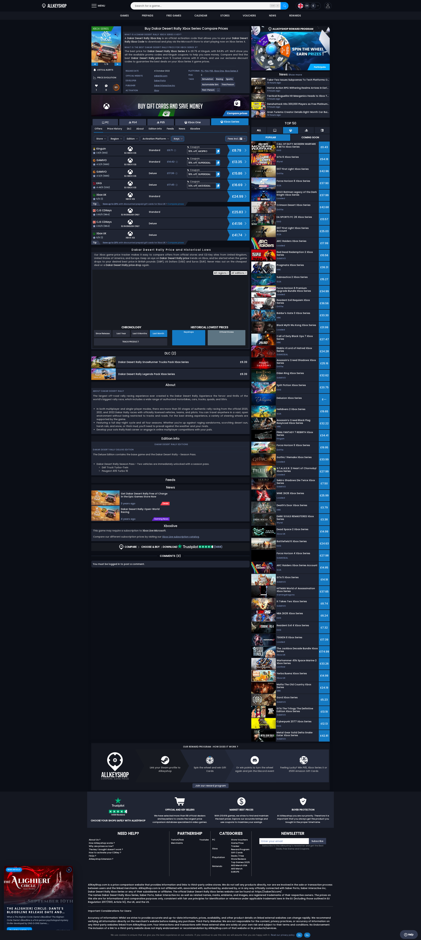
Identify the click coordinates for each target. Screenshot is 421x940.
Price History (114, 128)
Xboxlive (195, 128)
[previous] (94, 64)
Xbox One (219, 70)
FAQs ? (92, 855)
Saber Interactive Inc (164, 85)
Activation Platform (154, 138)
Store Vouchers (239, 839)
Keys (176, 138)
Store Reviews (238, 859)
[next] (117, 64)
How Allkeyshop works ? (102, 843)
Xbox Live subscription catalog (180, 536)
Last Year (121, 333)
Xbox (156, 90)
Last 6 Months (140, 333)
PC (202, 70)
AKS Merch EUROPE (236, 870)
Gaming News (161, 519)
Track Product (130, 341)
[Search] (284, 6)
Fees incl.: (233, 138)
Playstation (218, 857)
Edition (131, 138)
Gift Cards (237, 852)
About (140, 128)
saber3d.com (160, 75)
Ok (299, 935)
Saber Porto (160, 80)
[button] (328, 6)
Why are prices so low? (101, 846)
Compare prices (176, 204)
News (182, 128)
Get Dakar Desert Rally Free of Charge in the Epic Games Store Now (144, 495)
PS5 (211, 70)
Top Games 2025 (240, 862)
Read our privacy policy (283, 935)
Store (99, 138)
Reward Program (240, 849)
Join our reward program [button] (210, 785)
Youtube (204, 839)
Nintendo (217, 866)
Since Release (103, 333)
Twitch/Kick (177, 839)
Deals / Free (237, 855)
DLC (129, 128)
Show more (295, 74)
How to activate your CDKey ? (105, 852)
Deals (165, 503)
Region (115, 138)
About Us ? (94, 839)
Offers (98, 128)
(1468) (218, 547)
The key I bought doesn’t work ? (106, 849)
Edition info (155, 128)
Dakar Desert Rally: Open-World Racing (140, 510)
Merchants (177, 843)
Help (410, 934)
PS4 (207, 70)
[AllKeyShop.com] (54, 6)
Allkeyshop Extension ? (101, 859)
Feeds (170, 128)
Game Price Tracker (237, 844)
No (307, 935)
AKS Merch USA (239, 865)
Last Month (158, 333)
